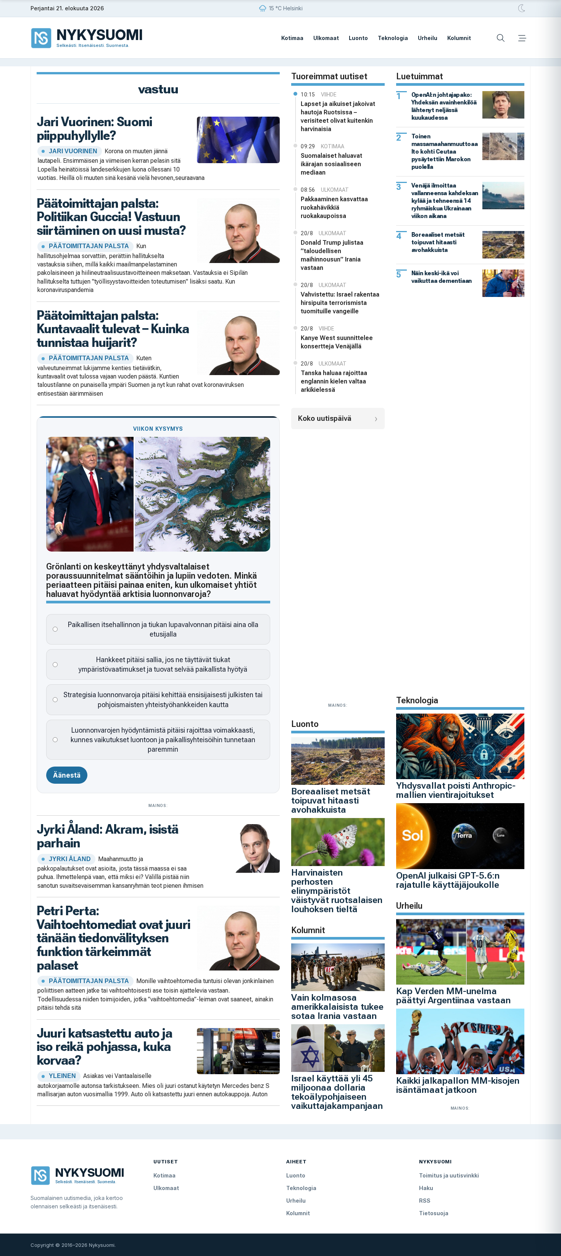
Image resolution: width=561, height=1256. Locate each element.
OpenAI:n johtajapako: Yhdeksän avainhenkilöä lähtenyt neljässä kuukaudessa (444, 106)
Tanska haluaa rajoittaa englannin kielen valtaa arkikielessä (334, 381)
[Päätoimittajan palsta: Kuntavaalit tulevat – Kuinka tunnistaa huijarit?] (238, 342)
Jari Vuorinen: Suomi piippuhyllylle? (94, 128)
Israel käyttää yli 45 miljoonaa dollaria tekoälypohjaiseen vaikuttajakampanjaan (337, 1092)
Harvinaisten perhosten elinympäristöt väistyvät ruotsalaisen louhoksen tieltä (336, 890)
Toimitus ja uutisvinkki (449, 1175)
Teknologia (393, 38)
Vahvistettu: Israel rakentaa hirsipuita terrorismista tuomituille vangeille (340, 303)
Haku (426, 1188)
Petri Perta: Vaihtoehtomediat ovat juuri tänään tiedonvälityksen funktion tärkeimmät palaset (113, 938)
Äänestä (67, 775)
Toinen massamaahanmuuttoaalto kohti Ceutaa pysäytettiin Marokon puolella (444, 151)
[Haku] (500, 38)
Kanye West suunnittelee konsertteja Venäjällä (337, 342)
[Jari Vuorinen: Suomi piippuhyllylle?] (238, 139)
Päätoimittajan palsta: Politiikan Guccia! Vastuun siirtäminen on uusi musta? (111, 217)
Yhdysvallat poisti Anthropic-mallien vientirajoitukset (456, 790)
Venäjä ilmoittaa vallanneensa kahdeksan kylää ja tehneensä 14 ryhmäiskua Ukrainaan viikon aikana (444, 201)
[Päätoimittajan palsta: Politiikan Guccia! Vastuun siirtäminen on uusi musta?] (238, 230)
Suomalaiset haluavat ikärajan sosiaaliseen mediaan (331, 164)
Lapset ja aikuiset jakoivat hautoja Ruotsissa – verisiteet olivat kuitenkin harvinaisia (338, 116)
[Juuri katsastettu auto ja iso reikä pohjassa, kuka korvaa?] (238, 1050)
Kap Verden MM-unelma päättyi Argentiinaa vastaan (453, 996)
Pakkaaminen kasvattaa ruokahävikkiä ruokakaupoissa (334, 208)
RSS (424, 1200)
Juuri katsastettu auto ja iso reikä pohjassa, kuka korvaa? (104, 1046)
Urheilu (427, 38)
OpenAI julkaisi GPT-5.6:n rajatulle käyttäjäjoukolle (448, 880)
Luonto (358, 38)
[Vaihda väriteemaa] (522, 8)
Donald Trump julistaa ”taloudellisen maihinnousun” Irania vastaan (332, 255)
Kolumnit (459, 38)
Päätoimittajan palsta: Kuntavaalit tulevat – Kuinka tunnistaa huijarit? (113, 329)
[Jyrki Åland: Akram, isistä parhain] (238, 848)
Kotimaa (292, 38)
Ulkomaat (326, 38)
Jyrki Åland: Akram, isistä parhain (107, 835)
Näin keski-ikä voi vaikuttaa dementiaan (441, 276)
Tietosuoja (433, 1213)
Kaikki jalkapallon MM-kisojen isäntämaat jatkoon (457, 1085)
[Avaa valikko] (522, 38)
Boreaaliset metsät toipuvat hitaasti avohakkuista (330, 800)
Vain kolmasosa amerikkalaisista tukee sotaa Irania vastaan (337, 1006)
